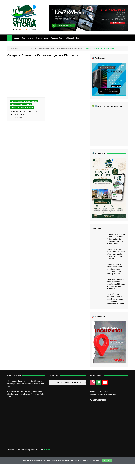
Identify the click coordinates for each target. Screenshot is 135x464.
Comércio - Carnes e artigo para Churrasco (24, 101)
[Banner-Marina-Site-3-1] (88, 18)
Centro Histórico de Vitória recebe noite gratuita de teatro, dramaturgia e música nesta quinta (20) (115, 269)
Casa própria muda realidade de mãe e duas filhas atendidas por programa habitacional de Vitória (115, 299)
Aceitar (107, 460)
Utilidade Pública (72, 38)
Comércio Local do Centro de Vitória (22, 107)
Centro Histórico (28, 38)
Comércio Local (42, 38)
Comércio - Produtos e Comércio (21, 104)
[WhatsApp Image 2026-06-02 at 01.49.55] (109, 188)
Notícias (16, 38)
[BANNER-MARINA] (109, 342)
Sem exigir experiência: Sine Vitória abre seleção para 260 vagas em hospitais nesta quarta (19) (116, 284)
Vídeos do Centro (57, 38)
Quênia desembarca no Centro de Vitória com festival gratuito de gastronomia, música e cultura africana (116, 239)
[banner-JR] (109, 79)
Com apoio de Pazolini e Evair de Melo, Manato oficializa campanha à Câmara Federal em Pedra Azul (116, 254)
